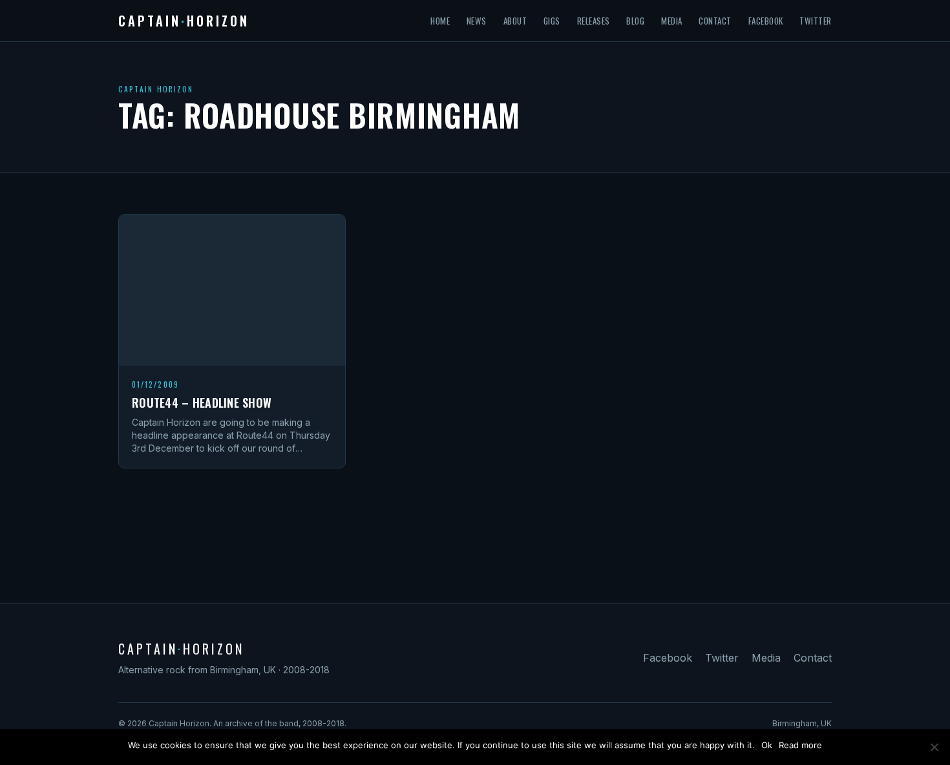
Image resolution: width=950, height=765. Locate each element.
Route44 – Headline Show (201, 402)
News (477, 20)
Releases (593, 20)
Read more (800, 745)
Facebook (765, 20)
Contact (715, 20)
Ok (766, 745)
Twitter (815, 20)
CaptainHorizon (183, 21)
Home (440, 20)
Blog (635, 20)
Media (671, 20)
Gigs (552, 20)
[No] (933, 746)
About (515, 20)
